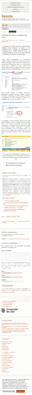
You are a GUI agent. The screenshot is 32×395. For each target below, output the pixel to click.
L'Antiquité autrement (8, 357)
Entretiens (5, 346)
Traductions (5, 368)
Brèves (4, 345)
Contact (15, 9)
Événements (6, 349)
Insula (7, 16)
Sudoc (18, 216)
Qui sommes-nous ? (15, 5)
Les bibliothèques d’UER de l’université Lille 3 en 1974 (16, 205)
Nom (3, 271)
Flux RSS (3, 25)
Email (3, 275)
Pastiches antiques (7, 362)
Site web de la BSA (7, 304)
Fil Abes (7, 176)
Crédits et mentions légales (15, 7)
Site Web (4, 280)
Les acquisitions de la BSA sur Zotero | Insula (18, 238)
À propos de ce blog (7, 341)
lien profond (26, 69)
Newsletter (15, 11)
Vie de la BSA (6, 372)
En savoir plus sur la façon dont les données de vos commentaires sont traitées (16, 290)
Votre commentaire (6, 250)
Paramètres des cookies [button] (9, 391)
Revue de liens (6, 365)
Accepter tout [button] (20, 391)
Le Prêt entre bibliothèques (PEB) (11, 200)
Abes (9, 195)
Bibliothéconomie (5, 41)
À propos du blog (15, 2)
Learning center (6, 359)
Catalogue (9, 216)
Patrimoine (5, 363)
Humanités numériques (8, 355)
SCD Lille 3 (14, 216)
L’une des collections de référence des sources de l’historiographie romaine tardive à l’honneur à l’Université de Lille (15, 324)
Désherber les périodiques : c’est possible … (14, 207)
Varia (4, 370)
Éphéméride (6, 348)
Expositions (6, 354)
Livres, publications (7, 360)
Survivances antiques (8, 367)
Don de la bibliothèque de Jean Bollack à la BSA (14, 330)
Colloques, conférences (9, 352)
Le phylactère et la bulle (23, 221)
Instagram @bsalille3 (8, 302)
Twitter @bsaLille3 (7, 306)
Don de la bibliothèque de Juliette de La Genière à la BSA (16, 328)
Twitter (6, 25)
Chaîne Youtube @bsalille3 (9, 301)
